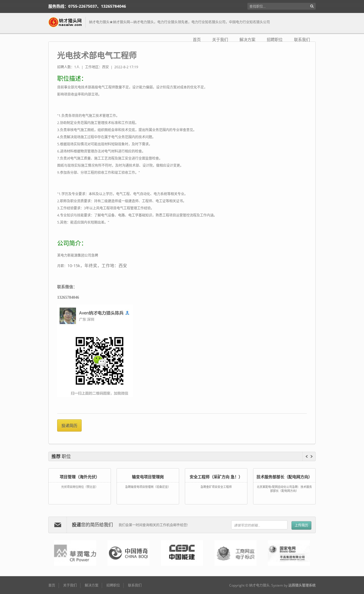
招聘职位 (275, 40)
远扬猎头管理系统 (302, 585)
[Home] (67, 22)
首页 (197, 40)
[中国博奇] (128, 553)
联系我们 (302, 40)
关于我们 (220, 40)
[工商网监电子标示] (235, 553)
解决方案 (247, 40)
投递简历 (69, 425)
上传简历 (301, 525)
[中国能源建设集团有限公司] (182, 553)
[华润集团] (75, 553)
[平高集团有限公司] (289, 553)
